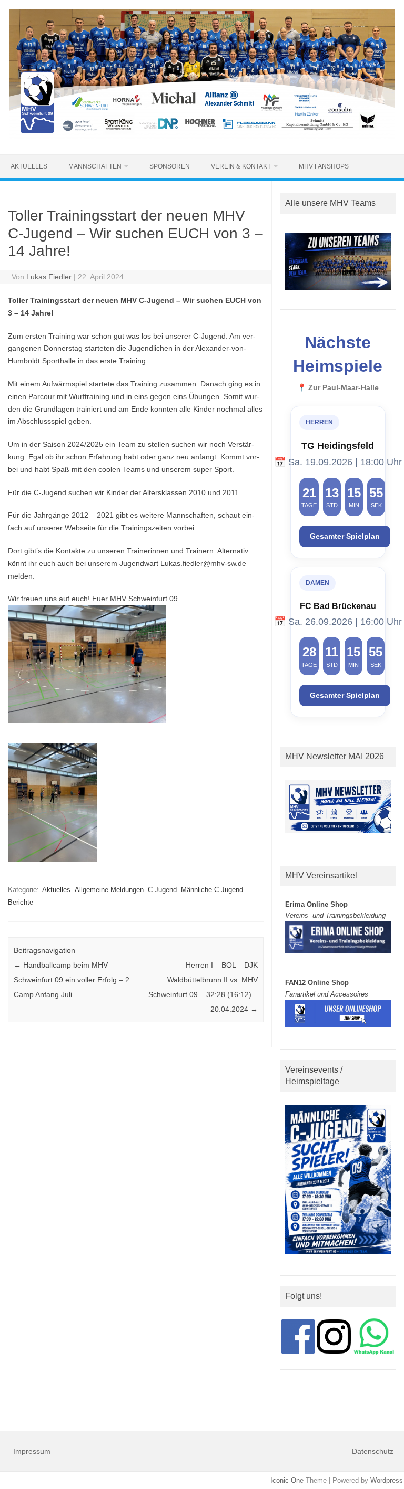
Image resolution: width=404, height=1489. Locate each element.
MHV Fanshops (324, 166)
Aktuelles (29, 166)
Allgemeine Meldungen (109, 890)
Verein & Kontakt (241, 166)
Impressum (31, 1451)
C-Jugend (162, 890)
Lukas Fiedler (49, 276)
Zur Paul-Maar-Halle (343, 388)
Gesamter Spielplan (345, 536)
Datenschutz (372, 1451)
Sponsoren (169, 166)
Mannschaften (95, 166)
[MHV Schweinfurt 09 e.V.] (202, 136)
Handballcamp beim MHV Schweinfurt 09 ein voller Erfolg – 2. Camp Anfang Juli (73, 980)
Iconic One (287, 1480)
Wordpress (386, 1480)
